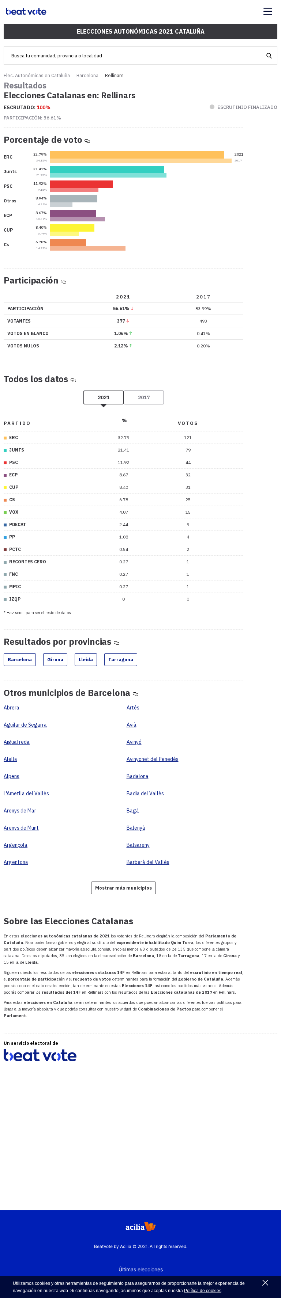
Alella (10, 759)
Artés (133, 707)
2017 (144, 397)
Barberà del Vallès (148, 862)
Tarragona (120, 659)
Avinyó (134, 742)
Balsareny (138, 845)
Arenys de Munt (21, 828)
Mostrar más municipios (123, 888)
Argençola (15, 845)
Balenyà (136, 828)
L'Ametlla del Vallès (26, 793)
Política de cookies (202, 1290)
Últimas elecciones (141, 1269)
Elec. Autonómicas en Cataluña (37, 75)
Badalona (138, 776)
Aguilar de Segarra (25, 725)
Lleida (86, 659)
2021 (103, 397)
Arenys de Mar (20, 810)
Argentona (16, 862)
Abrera (11, 707)
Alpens (11, 776)
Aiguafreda (17, 742)
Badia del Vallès (145, 793)
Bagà (133, 810)
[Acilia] (140, 1229)
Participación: (32, 117)
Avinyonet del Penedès (153, 759)
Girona (55, 659)
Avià (131, 725)
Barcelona (87, 75)
